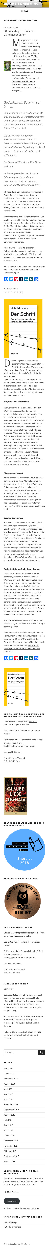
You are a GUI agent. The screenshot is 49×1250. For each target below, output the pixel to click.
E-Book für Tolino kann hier (19, 731)
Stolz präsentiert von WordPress (17, 1244)
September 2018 (11, 1110)
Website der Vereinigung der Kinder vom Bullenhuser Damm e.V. (22, 648)
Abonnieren (12, 1201)
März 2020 (8, 1099)
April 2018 (8, 1125)
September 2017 (11, 1156)
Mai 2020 (8, 1089)
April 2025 (8, 1068)
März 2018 (8, 1130)
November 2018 (11, 1104)
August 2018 (9, 1115)
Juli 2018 (8, 1120)
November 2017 (11, 1146)
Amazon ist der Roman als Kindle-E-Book (25, 740)
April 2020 (8, 1094)
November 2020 (11, 1079)
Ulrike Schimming (21, 4)
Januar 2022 (9, 1073)
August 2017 (9, 1161)
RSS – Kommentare (12, 1227)
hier (29, 942)
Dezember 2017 (11, 1141)
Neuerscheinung (13, 292)
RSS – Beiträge (10, 1223)
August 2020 (9, 1084)
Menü (25, 11)
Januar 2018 (9, 1135)
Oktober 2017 (10, 1151)
